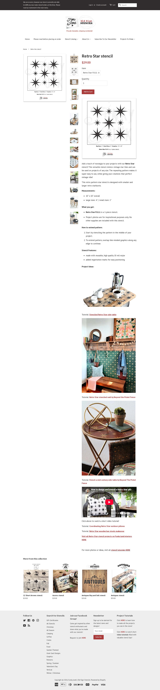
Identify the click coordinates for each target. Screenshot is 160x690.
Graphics (50, 656)
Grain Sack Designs (53, 653)
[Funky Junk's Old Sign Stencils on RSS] (29, 626)
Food (48, 647)
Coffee (49, 637)
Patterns (50, 660)
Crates (49, 640)
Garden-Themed (52, 650)
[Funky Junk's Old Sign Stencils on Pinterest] (33, 621)
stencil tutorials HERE (120, 550)
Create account (101, 5)
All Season (50, 630)
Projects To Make (127, 39)
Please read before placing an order (47, 39)
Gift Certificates (52, 620)
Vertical (49, 670)
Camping (50, 633)
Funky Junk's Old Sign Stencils (79, 680)
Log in (91, 5)
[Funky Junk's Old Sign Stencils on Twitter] (24, 621)
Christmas (50, 627)
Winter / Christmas (53, 673)
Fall (48, 643)
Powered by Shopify (98, 680)
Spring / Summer (53, 663)
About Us (85, 39)
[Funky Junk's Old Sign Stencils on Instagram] (37, 621)
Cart (114, 5)
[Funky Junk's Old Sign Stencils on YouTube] (24, 626)
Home (27, 39)
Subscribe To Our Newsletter (105, 39)
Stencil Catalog (71, 39)
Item (84, 68)
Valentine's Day (52, 666)
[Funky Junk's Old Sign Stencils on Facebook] (29, 621)
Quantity (85, 79)
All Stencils (51, 623)
